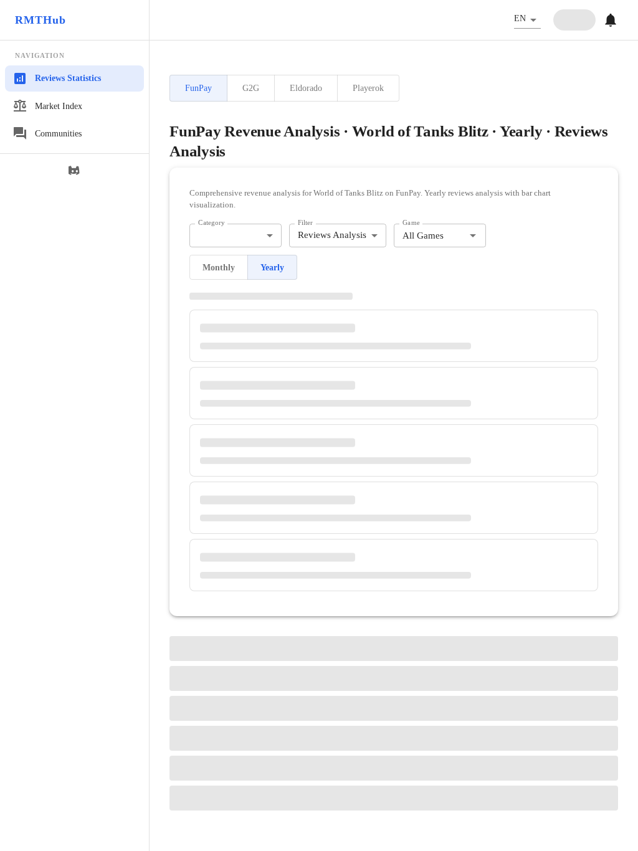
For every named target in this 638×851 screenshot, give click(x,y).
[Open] (473, 235)
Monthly (218, 267)
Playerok (368, 88)
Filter (305, 222)
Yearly (272, 267)
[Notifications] (610, 19)
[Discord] (74, 170)
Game (411, 222)
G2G (250, 88)
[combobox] (235, 236)
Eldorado (306, 88)
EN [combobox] (520, 18)
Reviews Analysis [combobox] (332, 235)
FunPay (198, 88)
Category (211, 222)
